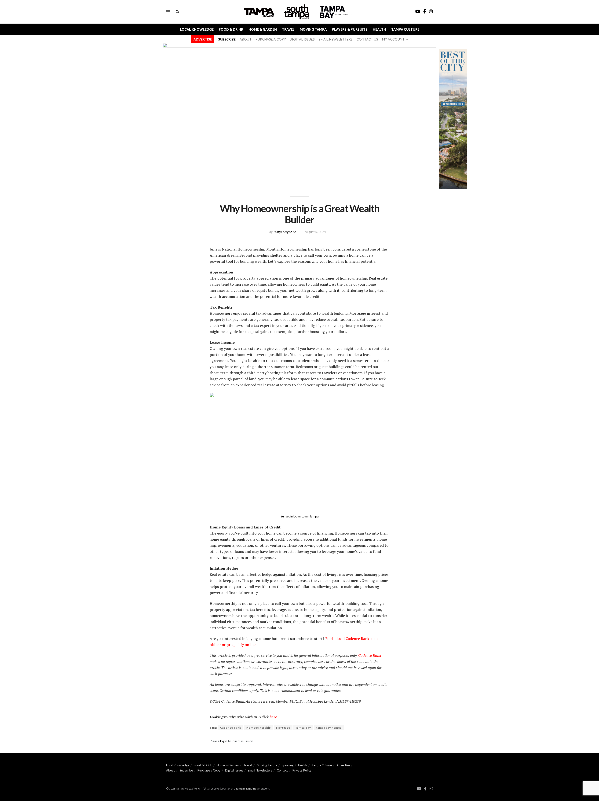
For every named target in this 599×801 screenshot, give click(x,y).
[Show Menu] (168, 11)
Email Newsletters (260, 770)
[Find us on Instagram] (431, 788)
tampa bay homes (329, 727)
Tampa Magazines (247, 788)
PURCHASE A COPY (271, 39)
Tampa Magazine (284, 231)
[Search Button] (177, 11)
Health (379, 29)
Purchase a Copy (208, 770)
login (223, 741)
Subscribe (186, 770)
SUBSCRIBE (227, 39)
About (170, 770)
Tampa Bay (303, 727)
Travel (288, 29)
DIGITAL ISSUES (302, 39)
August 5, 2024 (315, 232)
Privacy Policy (301, 770)
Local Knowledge (197, 29)
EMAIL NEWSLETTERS (336, 39)
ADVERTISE (203, 39)
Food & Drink (231, 29)
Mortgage (283, 727)
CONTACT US (367, 39)
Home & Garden (262, 29)
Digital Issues (234, 770)
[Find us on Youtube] (419, 788)
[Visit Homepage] (297, 11)
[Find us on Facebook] (425, 788)
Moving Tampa (313, 29)
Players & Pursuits (350, 29)
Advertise (343, 765)
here (273, 717)
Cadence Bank (369, 655)
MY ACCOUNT (393, 39)
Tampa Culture (405, 29)
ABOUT (246, 39)
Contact (282, 770)
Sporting (287, 765)
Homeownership (258, 727)
